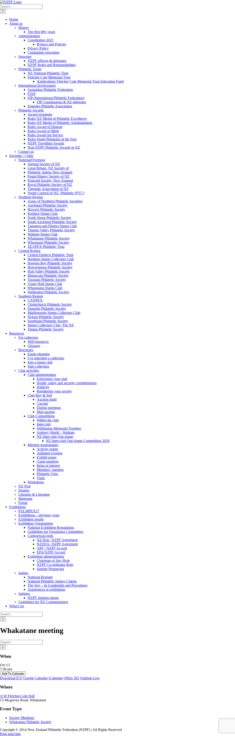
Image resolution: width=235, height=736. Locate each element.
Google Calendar (35, 678)
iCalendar (56, 678)
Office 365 (71, 678)
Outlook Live (90, 678)
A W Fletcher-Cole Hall (17, 696)
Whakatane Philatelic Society (30, 722)
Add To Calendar (13, 673)
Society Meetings (21, 718)
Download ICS (11, 678)
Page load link (10, 734)
